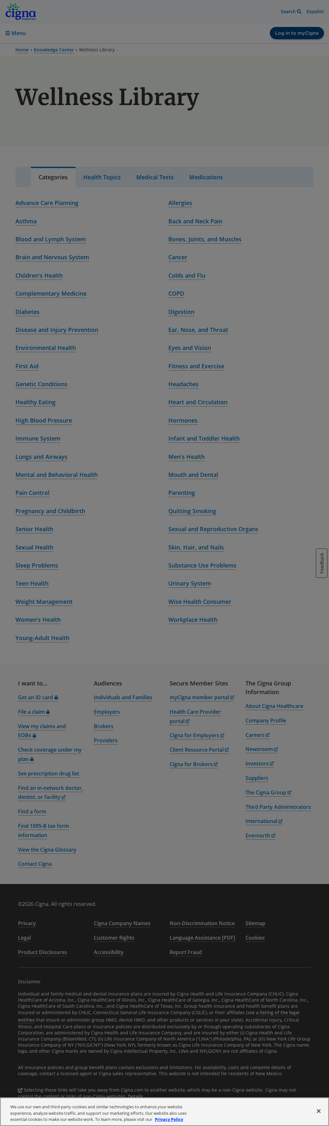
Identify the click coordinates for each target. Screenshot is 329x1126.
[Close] (319, 1111)
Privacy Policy (169, 1119)
